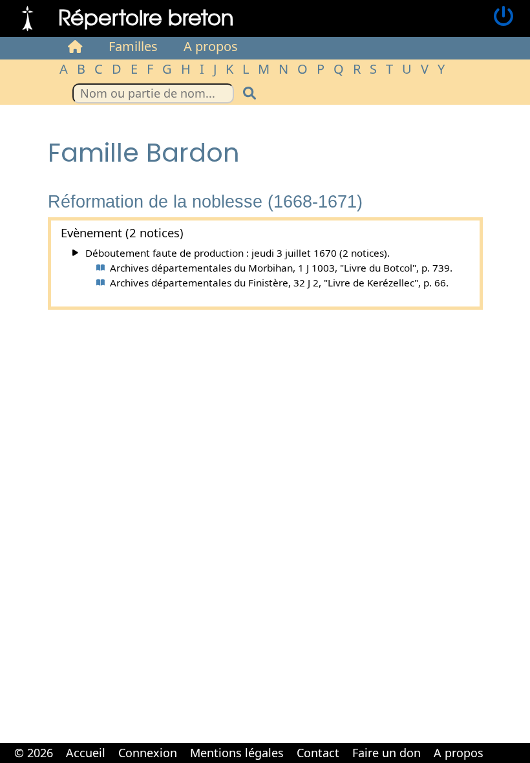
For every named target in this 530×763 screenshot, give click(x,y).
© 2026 (33, 752)
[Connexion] (503, 17)
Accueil (85, 752)
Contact (318, 752)
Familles (133, 46)
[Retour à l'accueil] (27, 17)
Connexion (147, 752)
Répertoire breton (146, 16)
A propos (211, 46)
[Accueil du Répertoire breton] (75, 46)
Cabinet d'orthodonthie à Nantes (498, 743)
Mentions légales (237, 752)
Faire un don (386, 752)
